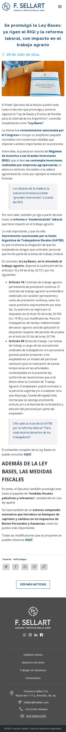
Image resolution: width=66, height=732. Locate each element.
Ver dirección (36, 716)
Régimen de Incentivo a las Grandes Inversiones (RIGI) (32, 155)
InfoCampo (20, 559)
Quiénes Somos (33, 654)
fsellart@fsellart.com (36, 702)
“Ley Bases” (35, 123)
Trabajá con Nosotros (33, 670)
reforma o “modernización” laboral (37, 219)
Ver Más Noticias (33, 584)
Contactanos (33, 678)
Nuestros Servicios (33, 662)
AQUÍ (27, 454)
